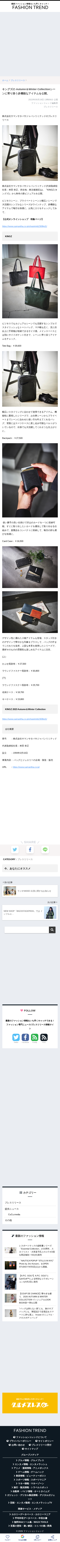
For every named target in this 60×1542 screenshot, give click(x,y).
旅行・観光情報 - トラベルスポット (31, 1487)
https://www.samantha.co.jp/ (26, 767)
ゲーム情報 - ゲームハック (31, 1472)
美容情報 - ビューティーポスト (31, 1476)
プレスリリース (25, 859)
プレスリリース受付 (41, 1445)
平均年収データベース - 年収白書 (31, 1518)
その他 (8, 1220)
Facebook (25, 1042)
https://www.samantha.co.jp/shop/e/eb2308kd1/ (24, 226)
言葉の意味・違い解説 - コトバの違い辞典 (31, 1526)
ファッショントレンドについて (31, 1437)
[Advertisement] (30, 44)
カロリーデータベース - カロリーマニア (31, 1514)
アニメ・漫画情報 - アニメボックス (31, 1468)
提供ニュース (12, 1209)
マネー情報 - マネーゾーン (31, 1483)
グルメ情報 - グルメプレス (31, 1460)
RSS (44, 1042)
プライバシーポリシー (20, 1441)
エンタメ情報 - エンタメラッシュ (31, 1464)
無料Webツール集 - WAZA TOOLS (31, 1522)
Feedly (34, 1042)
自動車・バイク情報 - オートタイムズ (31, 1491)
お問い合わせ (18, 1445)
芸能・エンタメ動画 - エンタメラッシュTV (31, 1503)
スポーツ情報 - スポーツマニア (31, 1480)
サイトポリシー (46, 1441)
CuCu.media (14, 1214)
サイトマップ (31, 1449)
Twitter (16, 1042)
